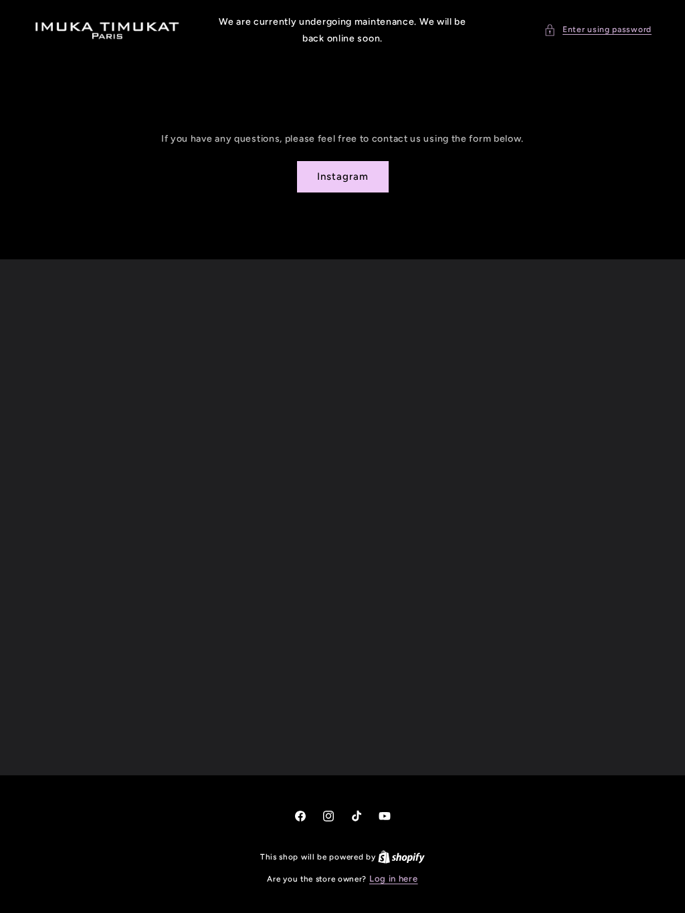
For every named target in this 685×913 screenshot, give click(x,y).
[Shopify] (401, 857)
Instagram (343, 176)
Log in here (393, 879)
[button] (598, 30)
